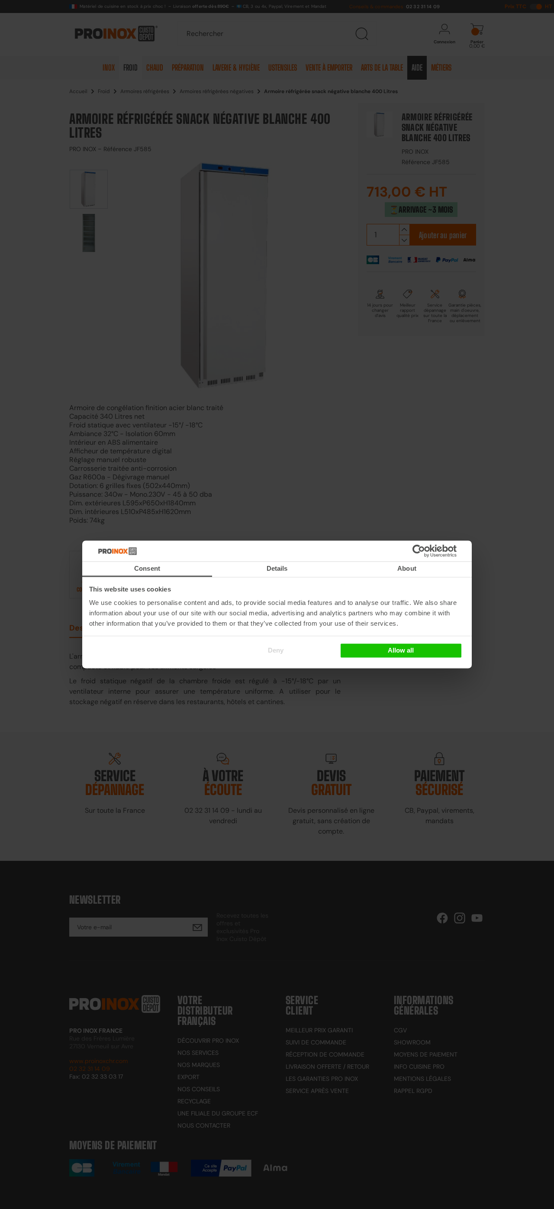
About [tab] (406, 568)
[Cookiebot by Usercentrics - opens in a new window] (432, 550)
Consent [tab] (147, 568)
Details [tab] (277, 568)
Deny (275, 650)
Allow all (401, 650)
